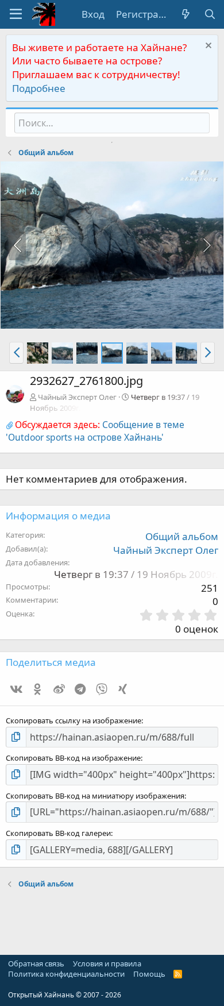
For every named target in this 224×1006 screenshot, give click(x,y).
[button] (15, 14)
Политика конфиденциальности (66, 974)
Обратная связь (36, 963)
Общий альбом (181, 536)
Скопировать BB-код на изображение (73, 758)
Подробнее (38, 88)
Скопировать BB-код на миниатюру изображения (95, 796)
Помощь (149, 974)
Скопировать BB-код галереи (58, 833)
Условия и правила (107, 963)
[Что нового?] (185, 14)
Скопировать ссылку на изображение (73, 720)
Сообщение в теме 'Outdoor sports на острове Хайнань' (95, 431)
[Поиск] (210, 14)
